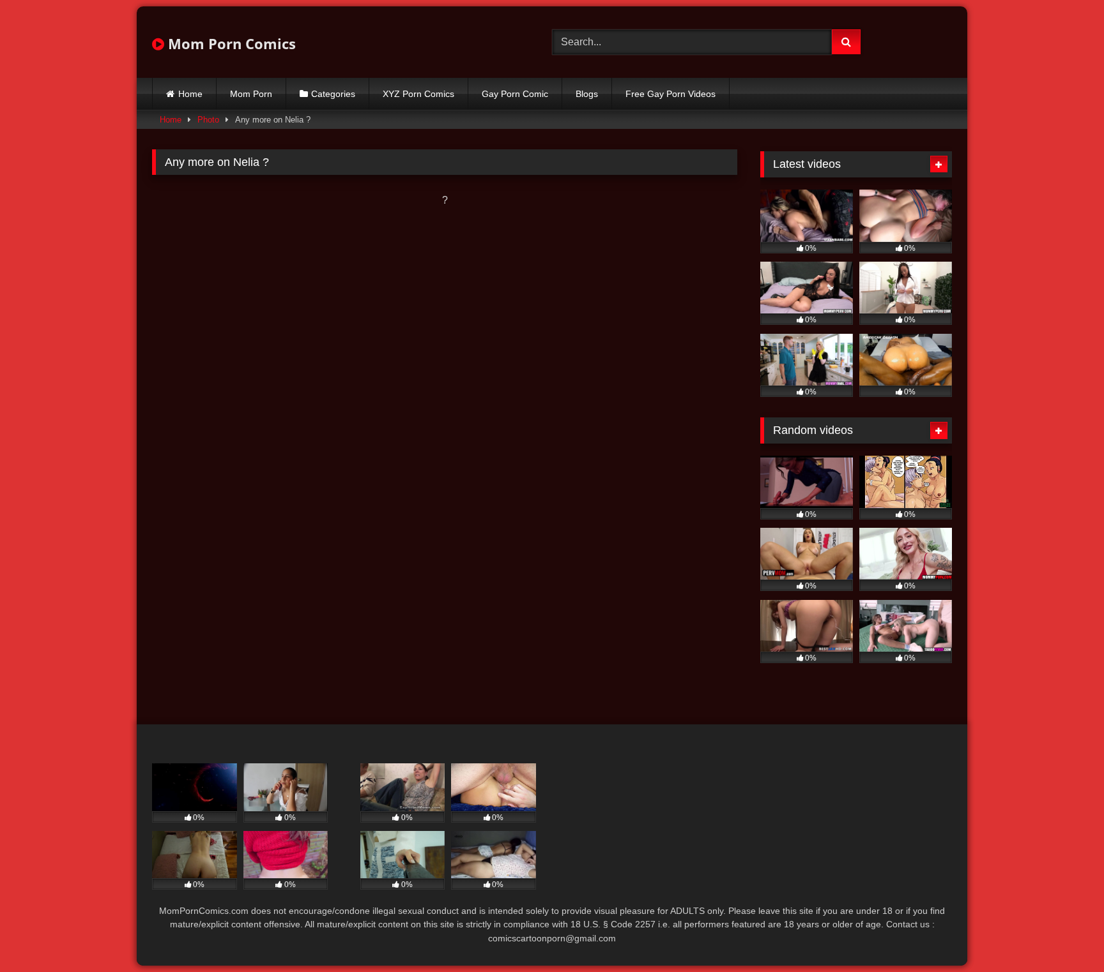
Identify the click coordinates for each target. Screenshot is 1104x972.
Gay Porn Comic (515, 94)
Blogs (587, 94)
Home (190, 94)
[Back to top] (1064, 934)
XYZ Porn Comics (418, 94)
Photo (208, 119)
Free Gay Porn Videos (670, 94)
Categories (333, 94)
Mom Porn (251, 94)
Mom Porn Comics (230, 43)
